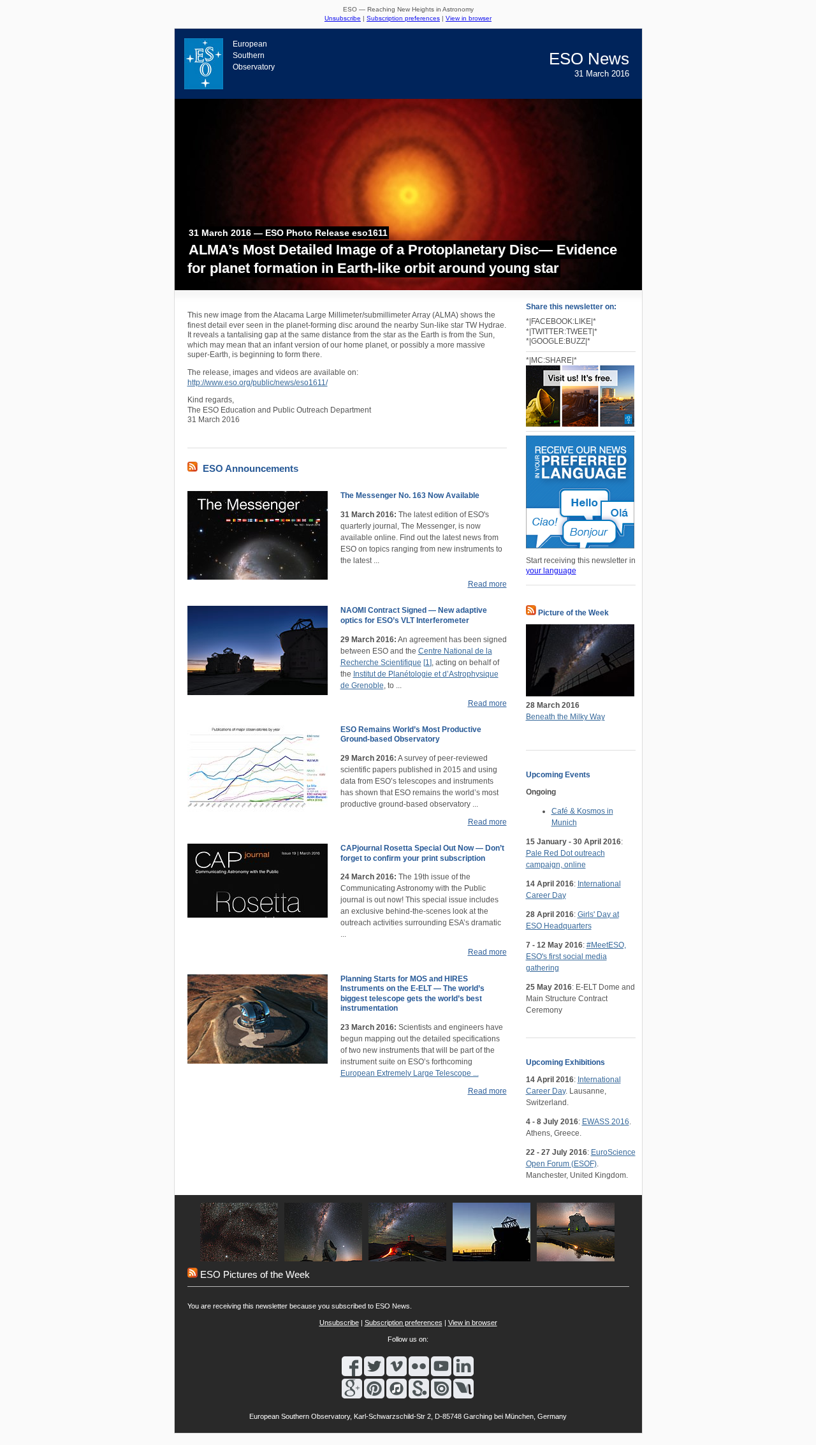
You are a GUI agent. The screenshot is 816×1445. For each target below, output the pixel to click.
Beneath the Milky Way (565, 716)
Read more (487, 584)
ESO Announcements (250, 468)
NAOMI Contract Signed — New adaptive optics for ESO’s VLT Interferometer (413, 615)
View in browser (469, 18)
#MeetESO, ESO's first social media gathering (576, 956)
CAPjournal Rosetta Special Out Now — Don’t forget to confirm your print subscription (422, 853)
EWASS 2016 (605, 1121)
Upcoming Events (558, 774)
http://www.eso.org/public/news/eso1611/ (257, 382)
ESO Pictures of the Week (255, 1274)
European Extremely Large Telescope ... (409, 1073)
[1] (427, 662)
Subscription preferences (403, 18)
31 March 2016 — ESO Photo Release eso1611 (288, 233)
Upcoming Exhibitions (565, 1062)
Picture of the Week (573, 612)
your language (551, 570)
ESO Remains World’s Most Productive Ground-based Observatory (410, 734)
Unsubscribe (342, 18)
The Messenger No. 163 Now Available (409, 495)
